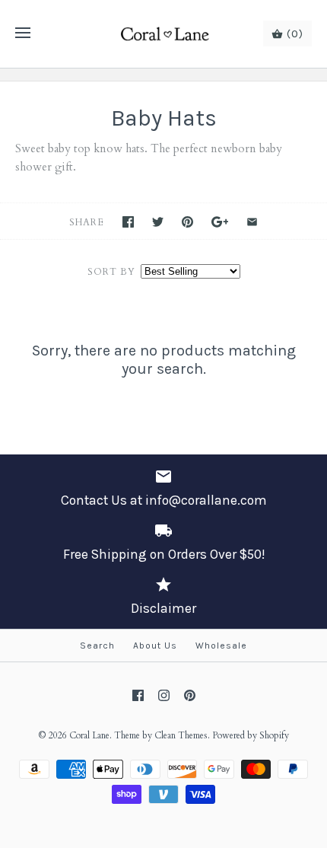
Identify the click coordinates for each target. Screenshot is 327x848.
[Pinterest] (189, 695)
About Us (155, 645)
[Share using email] (252, 222)
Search (97, 645)
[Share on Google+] (220, 222)
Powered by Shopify (250, 735)
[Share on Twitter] (158, 222)
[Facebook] (138, 695)
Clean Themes (181, 735)
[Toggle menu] (23, 33)
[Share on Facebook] (128, 222)
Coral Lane (89, 735)
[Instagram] (164, 695)
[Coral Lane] (164, 34)
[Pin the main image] (187, 222)
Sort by (111, 272)
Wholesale (221, 645)
